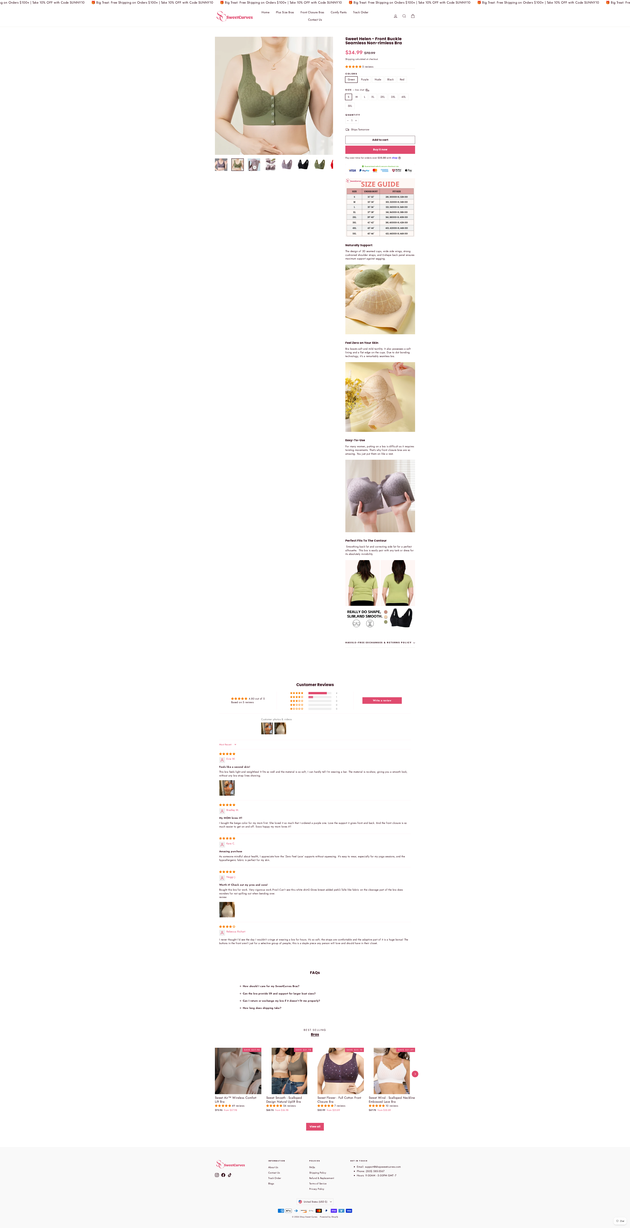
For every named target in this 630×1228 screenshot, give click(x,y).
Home (265, 12)
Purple (364, 79)
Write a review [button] (382, 700)
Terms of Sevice (317, 1183)
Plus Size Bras (285, 12)
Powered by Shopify (329, 1216)
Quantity (352, 115)
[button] (353, 67)
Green (351, 79)
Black (390, 79)
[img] (227, 754)
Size (355, 89)
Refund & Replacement (321, 1178)
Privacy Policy (316, 1189)
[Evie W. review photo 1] (227, 788)
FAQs (312, 1167)
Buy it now (380, 149)
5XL (350, 106)
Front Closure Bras (312, 12)
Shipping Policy (317, 1173)
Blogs (271, 1183)
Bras (315, 1034)
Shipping (350, 59)
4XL (403, 97)
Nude (378, 79)
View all (315, 1126)
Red (402, 79)
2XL (382, 97)
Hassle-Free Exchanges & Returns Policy (378, 642)
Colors (351, 74)
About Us (273, 1167)
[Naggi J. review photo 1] (227, 910)
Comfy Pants (338, 12)
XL (372, 97)
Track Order (360, 12)
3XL (393, 97)
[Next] (415, 1074)
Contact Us (315, 20)
